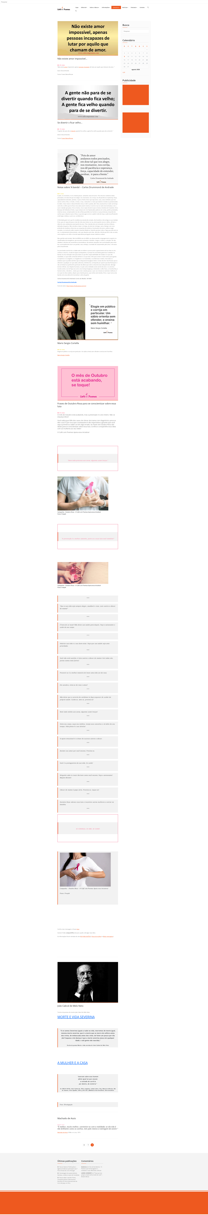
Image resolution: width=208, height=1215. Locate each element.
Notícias (124, 7)
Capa (76, 7)
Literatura (116, 7)
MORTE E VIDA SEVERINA (76, 1017)
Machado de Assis (66, 1118)
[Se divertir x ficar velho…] (88, 103)
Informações (105, 7)
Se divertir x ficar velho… (69, 122)
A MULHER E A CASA (72, 1062)
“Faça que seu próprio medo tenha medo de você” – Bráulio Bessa (92, 1174)
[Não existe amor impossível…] (88, 39)
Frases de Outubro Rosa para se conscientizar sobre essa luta (86, 405)
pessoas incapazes (84, 67)
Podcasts (133, 7)
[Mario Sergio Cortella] (88, 319)
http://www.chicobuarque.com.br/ (76, 286)
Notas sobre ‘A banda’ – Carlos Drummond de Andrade (85, 187)
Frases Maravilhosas (67, 138)
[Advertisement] (136, 95)
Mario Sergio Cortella (68, 343)
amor (66, 67)
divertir (73, 131)
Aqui (78, 929)
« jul (124, 72)
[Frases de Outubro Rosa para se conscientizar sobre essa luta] (88, 384)
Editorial (83, 7)
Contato (142, 7)
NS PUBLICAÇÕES (85, 936)
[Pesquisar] (76, 11)
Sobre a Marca (94, 7)
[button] (148, 7)
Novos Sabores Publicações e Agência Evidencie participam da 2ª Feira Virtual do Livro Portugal (67, 1168)
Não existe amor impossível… (72, 58)
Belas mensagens (108, 936)
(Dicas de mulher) (96, 936)
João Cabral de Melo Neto (70, 1005)
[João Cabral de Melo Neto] (88, 983)
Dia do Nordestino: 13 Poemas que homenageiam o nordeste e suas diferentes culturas (91, 1168)
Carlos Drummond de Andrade (67, 282)
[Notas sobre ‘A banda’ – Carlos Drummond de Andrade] (88, 167)
